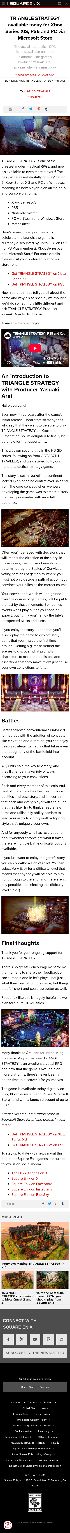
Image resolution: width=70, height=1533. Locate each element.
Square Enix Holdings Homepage (32, 1448)
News (44, 1408)
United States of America (35, 1387)
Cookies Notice (23, 1431)
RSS (54, 1442)
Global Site (28, 1408)
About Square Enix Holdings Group (32, 1454)
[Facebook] (8, 1339)
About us (16, 1402)
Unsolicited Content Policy (31, 1419)
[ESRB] (35, 1502)
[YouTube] (35, 1339)
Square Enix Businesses (18, 1460)
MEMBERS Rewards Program (28, 1442)
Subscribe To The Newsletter (35, 1353)
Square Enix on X (24, 1178)
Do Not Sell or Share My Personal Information (35, 1465)
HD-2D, (31, 91)
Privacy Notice (42, 1414)
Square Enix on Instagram (31, 1189)
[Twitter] (21, 1339)
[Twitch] (48, 1339)
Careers (32, 1402)
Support (47, 1402)
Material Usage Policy (25, 1425)
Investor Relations (49, 1460)
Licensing (43, 1431)
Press (47, 1425)
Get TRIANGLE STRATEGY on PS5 (37, 284)
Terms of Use (20, 1414)
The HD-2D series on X (29, 1173)
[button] (8, 1525)
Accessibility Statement (18, 1437)
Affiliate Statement (48, 1437)
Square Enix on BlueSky (30, 1194)
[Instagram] (61, 1339)
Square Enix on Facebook (31, 1183)
